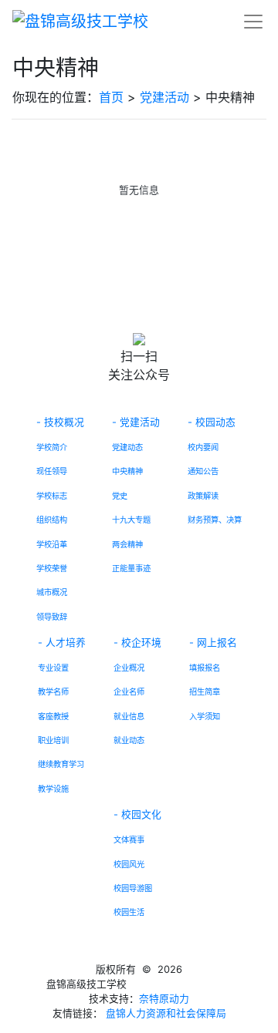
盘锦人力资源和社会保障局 (166, 1013)
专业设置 (53, 667)
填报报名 (204, 667)
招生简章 (204, 691)
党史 (119, 495)
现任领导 (51, 471)
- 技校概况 (60, 422)
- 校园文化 (137, 814)
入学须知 (204, 716)
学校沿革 (51, 544)
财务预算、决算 (215, 519)
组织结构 (51, 519)
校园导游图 (133, 888)
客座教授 (53, 716)
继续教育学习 (61, 764)
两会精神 (127, 544)
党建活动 (164, 97)
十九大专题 (131, 519)
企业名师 (129, 691)
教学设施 (53, 788)
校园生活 (129, 912)
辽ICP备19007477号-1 (179, 984)
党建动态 (127, 447)
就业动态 (129, 740)
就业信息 (129, 716)
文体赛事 (129, 839)
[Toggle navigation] (253, 21)
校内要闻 (203, 447)
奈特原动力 (164, 998)
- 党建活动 (136, 422)
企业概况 (129, 667)
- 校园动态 (212, 422)
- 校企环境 (137, 642)
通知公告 (203, 471)
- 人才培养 (62, 642)
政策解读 (203, 495)
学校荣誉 (51, 568)
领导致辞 (51, 616)
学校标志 (51, 495)
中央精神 (127, 471)
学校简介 (51, 447)
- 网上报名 (213, 642)
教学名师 (53, 691)
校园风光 (129, 864)
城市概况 (51, 592)
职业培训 (53, 740)
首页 (111, 97)
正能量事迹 (131, 568)
